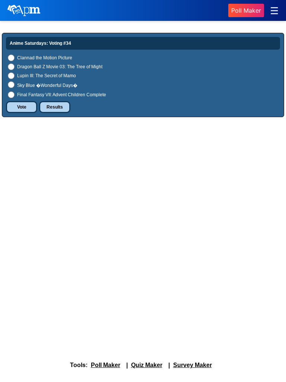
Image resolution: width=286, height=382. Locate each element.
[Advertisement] (143, 178)
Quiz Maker (146, 365)
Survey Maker (192, 365)
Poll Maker (246, 10)
